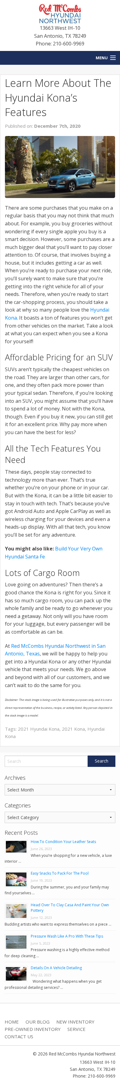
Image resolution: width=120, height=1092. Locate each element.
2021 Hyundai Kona (38, 729)
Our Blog (38, 1022)
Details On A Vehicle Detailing (56, 967)
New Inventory (75, 1022)
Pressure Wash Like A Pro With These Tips (67, 936)
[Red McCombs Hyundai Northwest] (60, 13)
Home (12, 1022)
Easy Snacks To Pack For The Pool (60, 873)
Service (76, 1029)
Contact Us (19, 1036)
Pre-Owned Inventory (33, 1029)
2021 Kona (73, 729)
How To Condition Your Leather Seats (63, 841)
